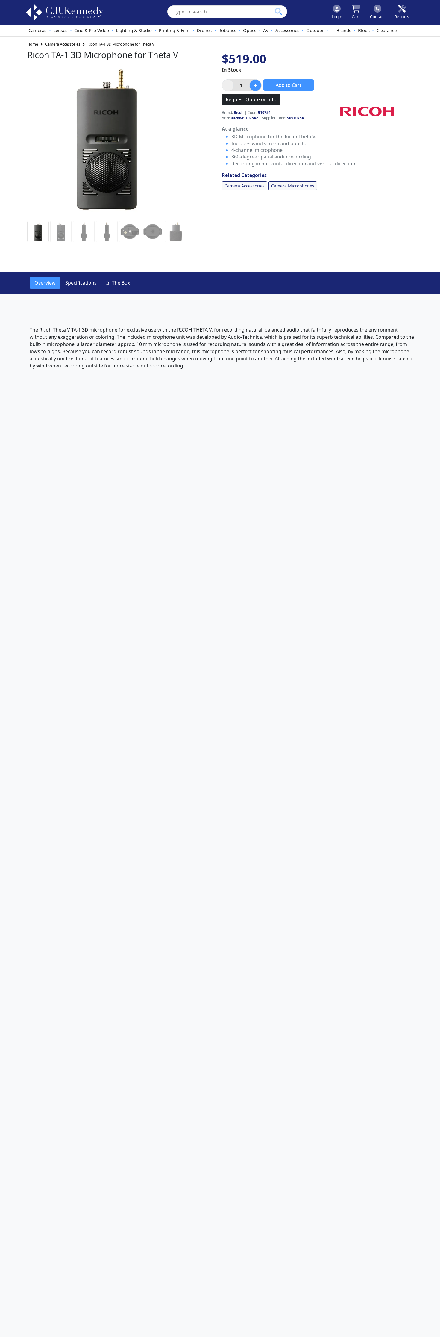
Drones (204, 30)
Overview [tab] (45, 282)
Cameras (37, 30)
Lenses (60, 30)
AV (265, 30)
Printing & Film (174, 30)
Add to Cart (288, 85)
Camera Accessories (62, 44)
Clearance (387, 30)
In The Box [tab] (118, 282)
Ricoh (239, 112)
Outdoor (315, 30)
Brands (343, 30)
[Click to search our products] (278, 11)
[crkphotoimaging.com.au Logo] (64, 12)
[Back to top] (431, 1328)
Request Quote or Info (251, 99)
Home (32, 44)
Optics (249, 30)
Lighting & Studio (134, 30)
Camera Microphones (292, 186)
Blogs (364, 30)
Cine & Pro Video (91, 30)
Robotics (227, 30)
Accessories (287, 30)
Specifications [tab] (81, 282)
